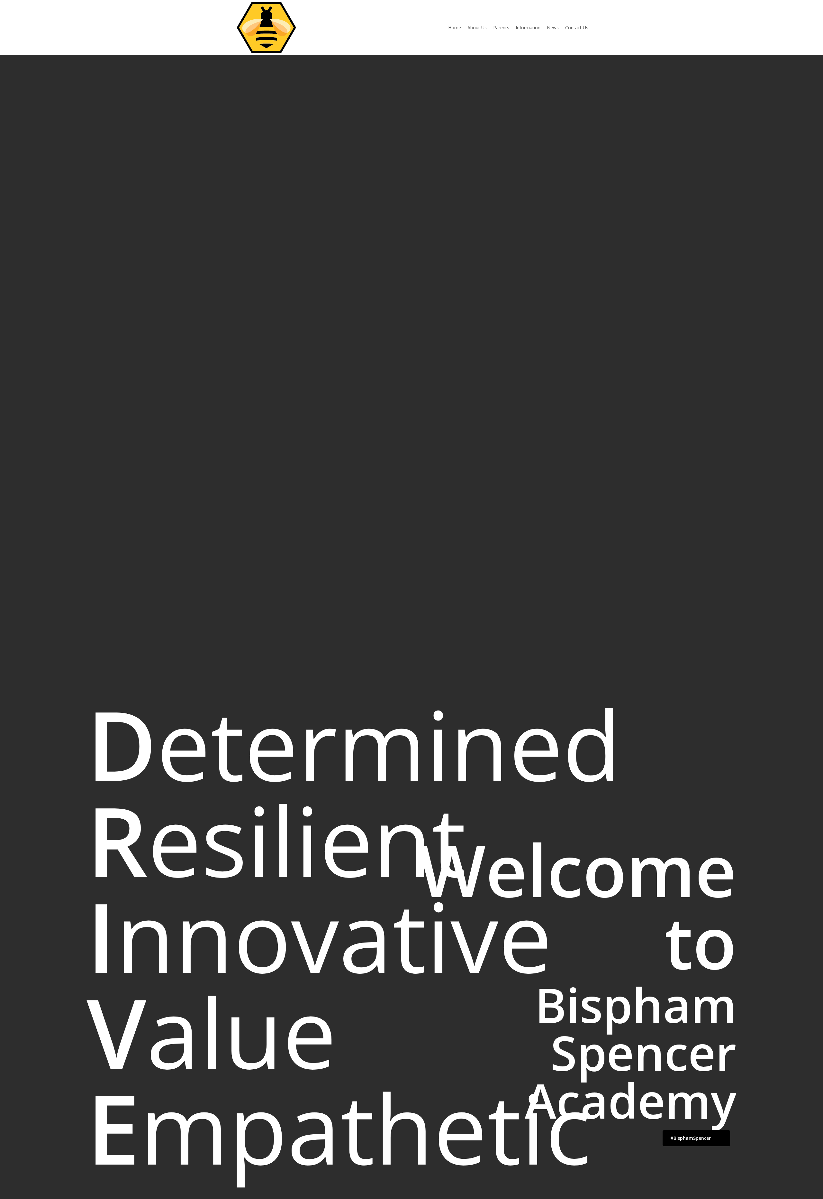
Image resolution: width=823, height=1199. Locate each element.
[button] (696, 1138)
